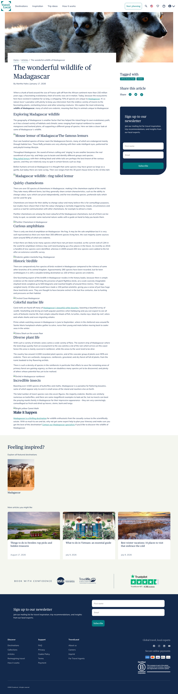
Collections (12, 650)
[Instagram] (159, 646)
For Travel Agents (77, 658)
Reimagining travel (16, 658)
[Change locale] (152, 6)
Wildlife (140, 79)
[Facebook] (154, 646)
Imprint (72, 654)
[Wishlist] (158, 6)
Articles (24, 60)
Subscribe (143, 166)
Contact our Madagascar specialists (58, 424)
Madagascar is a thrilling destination (30, 418)
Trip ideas (53, 6)
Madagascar (94, 99)
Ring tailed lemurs (21, 158)
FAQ (40, 645)
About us (73, 645)
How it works (69, 6)
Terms (41, 658)
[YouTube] (169, 646)
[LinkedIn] (164, 646)
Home (16, 60)
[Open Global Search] (146, 6)
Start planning (133, 6)
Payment (42, 663)
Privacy (41, 650)
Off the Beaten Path (127, 79)
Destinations (13, 645)
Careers (72, 650)
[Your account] (172, 6)
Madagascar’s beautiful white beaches (61, 307)
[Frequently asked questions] (164, 6)
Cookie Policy (44, 654)
